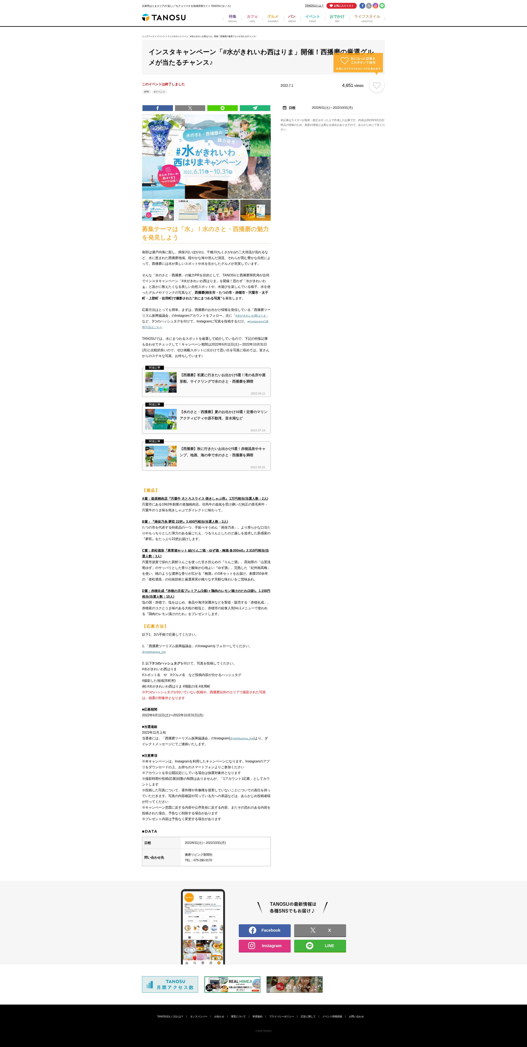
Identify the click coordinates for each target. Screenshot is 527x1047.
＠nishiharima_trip (154, 652)
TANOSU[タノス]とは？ (170, 1016)
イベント (161, 36)
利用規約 (257, 1016)
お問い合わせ (356, 1016)
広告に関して (308, 1016)
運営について (238, 1016)
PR (147, 91)
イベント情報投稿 (332, 1016)
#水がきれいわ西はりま (251, 315)
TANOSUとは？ (314, 5)
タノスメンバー (199, 1016)
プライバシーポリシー (281, 1016)
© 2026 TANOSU (263, 1031)
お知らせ (219, 1016)
